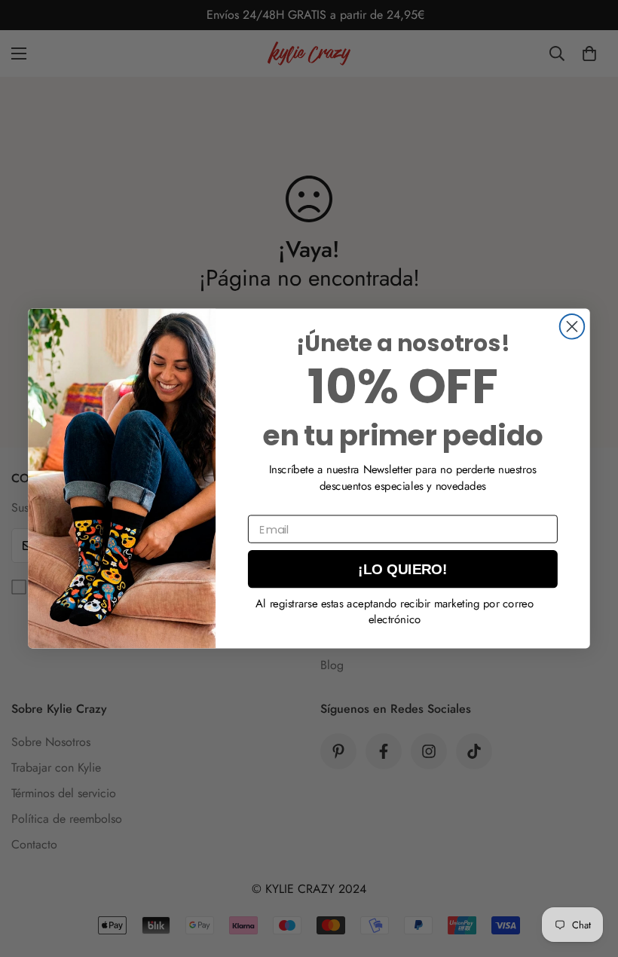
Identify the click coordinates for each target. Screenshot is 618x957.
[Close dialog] (572, 326)
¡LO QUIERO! (402, 569)
